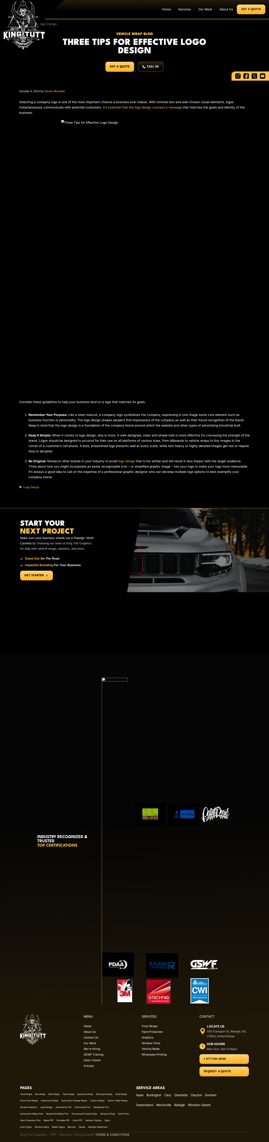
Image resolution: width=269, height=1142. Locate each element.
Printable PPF (63, 1120)
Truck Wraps (26, 1094)
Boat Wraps (54, 1094)
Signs (107, 1120)
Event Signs (26, 1127)
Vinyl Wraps (150, 1026)
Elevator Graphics (28, 1107)
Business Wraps (85, 1094)
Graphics (148, 1037)
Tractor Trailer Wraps (117, 1100)
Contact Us (91, 1037)
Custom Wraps (97, 1100)
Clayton (196, 1095)
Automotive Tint (64, 1107)
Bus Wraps (40, 1094)
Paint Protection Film (30, 1120)
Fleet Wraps (68, 1094)
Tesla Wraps (121, 1094)
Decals (82, 1127)
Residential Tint (101, 1107)
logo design (126, 461)
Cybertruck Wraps (49, 1100)
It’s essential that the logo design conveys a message (142, 107)
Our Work (205, 9)
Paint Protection (152, 1032)
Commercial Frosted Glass (84, 1114)
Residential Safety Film (57, 1114)
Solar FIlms (123, 1114)
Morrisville (163, 1105)
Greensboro (144, 1105)
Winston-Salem (199, 1105)
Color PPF (77, 1120)
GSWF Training (93, 1054)
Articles (89, 1066)
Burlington (154, 1095)
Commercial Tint (82, 1107)
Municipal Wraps (104, 1094)
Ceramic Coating (93, 1120)
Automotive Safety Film (31, 1114)
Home (166, 9)
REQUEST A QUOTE (217, 1071)
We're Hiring (92, 1049)
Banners (72, 1127)
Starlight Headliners (98, 1127)
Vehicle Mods (151, 1049)
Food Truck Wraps (29, 1100)
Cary (167, 1095)
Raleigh (179, 1105)
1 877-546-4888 (215, 1059)
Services (184, 9)
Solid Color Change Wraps (74, 1100)
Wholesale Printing (154, 1054)
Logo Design (31, 487)
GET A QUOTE (251, 9)
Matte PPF (49, 1120)
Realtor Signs (58, 1127)
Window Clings (107, 1114)
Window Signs (42, 1127)
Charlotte (181, 1095)
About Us (226, 9)
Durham (210, 1095)
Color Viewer (92, 1060)
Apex (140, 1095)
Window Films (151, 1043)
